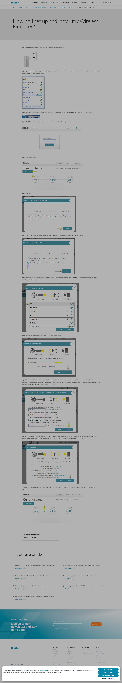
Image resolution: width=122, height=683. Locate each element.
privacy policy (43, 670)
